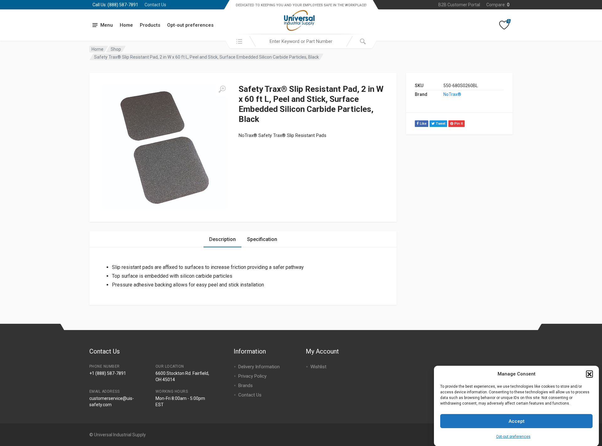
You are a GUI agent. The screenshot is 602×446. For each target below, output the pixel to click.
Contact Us (155, 4)
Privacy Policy (252, 376)
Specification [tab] (262, 239)
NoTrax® (452, 94)
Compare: (498, 4)
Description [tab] (222, 239)
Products (150, 25)
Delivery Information (259, 367)
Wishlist (318, 367)
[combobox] (301, 41)
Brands (245, 385)
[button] (589, 374)
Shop (116, 49)
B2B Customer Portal (459, 4)
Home (126, 25)
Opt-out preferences (513, 436)
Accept (517, 421)
